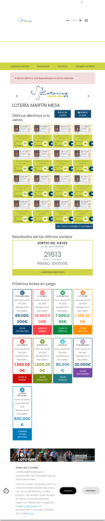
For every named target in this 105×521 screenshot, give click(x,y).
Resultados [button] (43, 66)
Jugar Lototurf (82, 329)
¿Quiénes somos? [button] (19, 66)
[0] (81, 20)
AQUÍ (31, 513)
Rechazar (91, 490)
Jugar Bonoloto (42, 378)
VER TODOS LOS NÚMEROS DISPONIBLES (74, 226)
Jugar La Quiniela (22, 378)
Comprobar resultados (52, 272)
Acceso (72, 20)
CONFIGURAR (30, 506)
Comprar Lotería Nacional (22, 434)
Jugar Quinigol (62, 378)
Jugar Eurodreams (83, 372)
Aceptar (68, 490)
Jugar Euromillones (22, 329)
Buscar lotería (63, 114)
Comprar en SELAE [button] (85, 66)
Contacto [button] (62, 66)
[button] (16, 96)
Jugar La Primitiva (62, 329)
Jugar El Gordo (42, 330)
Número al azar (83, 114)
